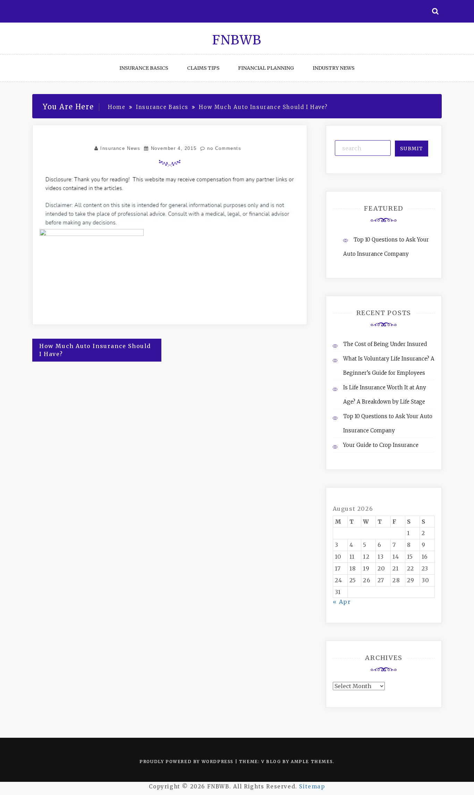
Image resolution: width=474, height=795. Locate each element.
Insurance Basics (143, 68)
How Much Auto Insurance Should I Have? (95, 349)
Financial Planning (266, 68)
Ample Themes (312, 761)
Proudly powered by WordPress (187, 761)
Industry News (334, 68)
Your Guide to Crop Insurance (380, 445)
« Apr (342, 601)
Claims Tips (203, 68)
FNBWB (237, 40)
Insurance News (120, 148)
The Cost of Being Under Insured (385, 344)
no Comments (223, 148)
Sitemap (312, 786)
